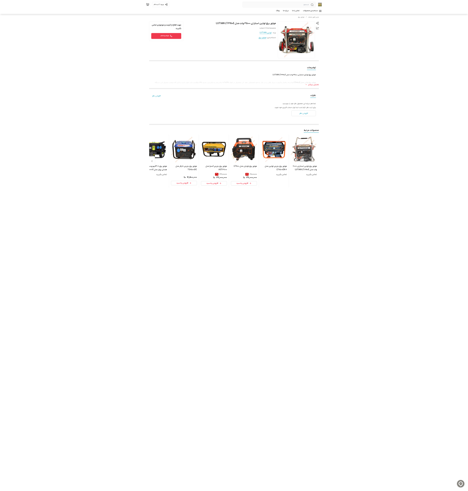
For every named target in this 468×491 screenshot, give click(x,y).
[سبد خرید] (147, 4)
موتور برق (301, 17)
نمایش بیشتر (313, 84)
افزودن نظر (156, 96)
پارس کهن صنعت (313, 17)
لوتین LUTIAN (266, 32)
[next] (152, 161)
